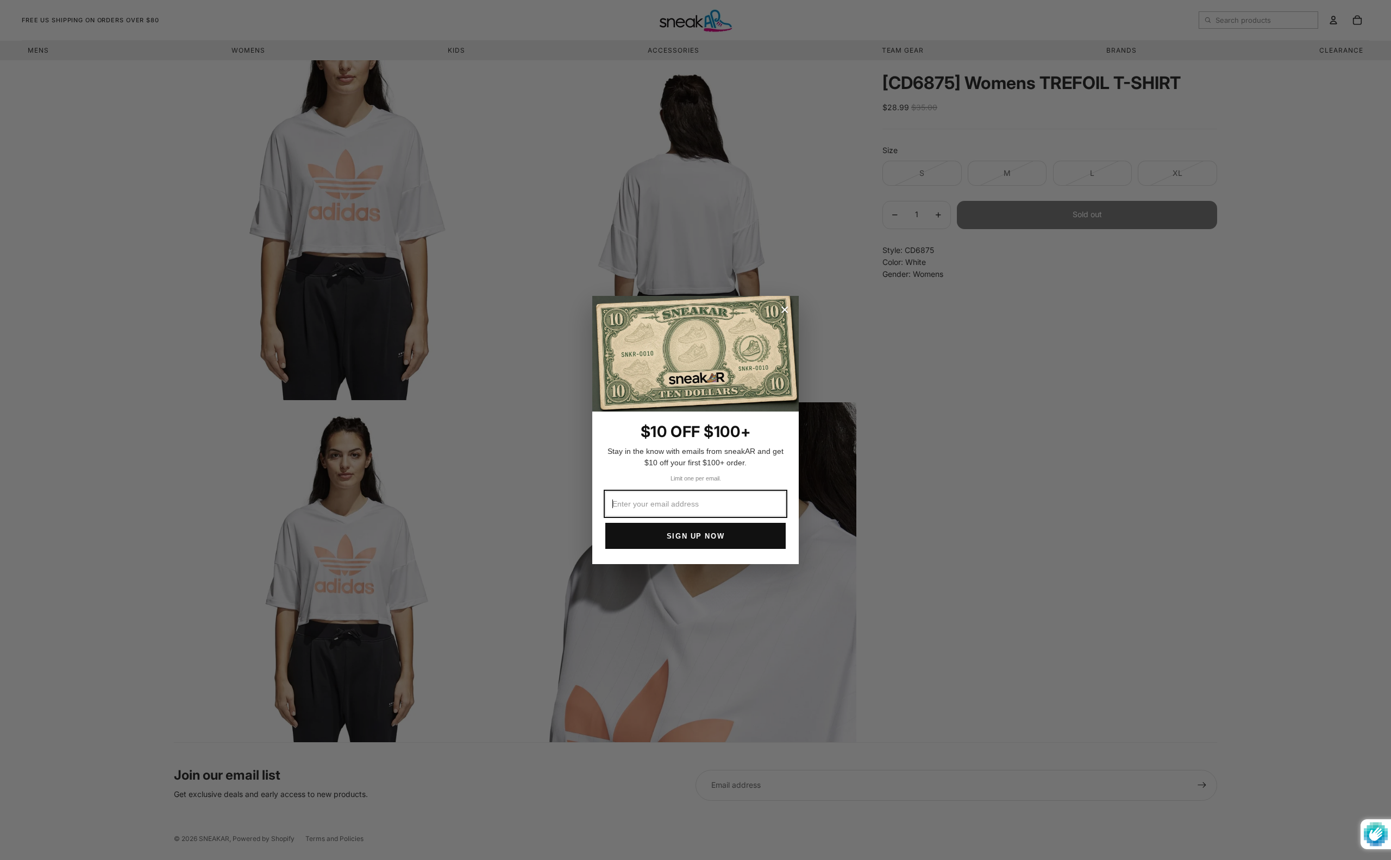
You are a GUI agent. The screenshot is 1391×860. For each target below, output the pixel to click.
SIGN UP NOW (695, 536)
